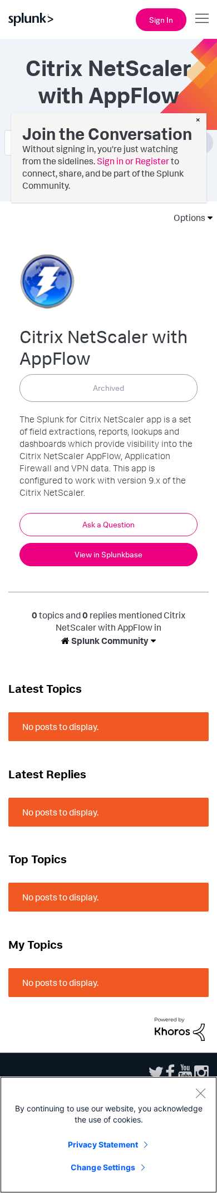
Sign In (161, 19)
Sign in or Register (133, 161)
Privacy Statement (103, 1144)
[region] (108, 1134)
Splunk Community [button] (109, 640)
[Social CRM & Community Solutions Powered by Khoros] (180, 1028)
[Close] (200, 1093)
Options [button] (186, 217)
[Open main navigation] (202, 18)
